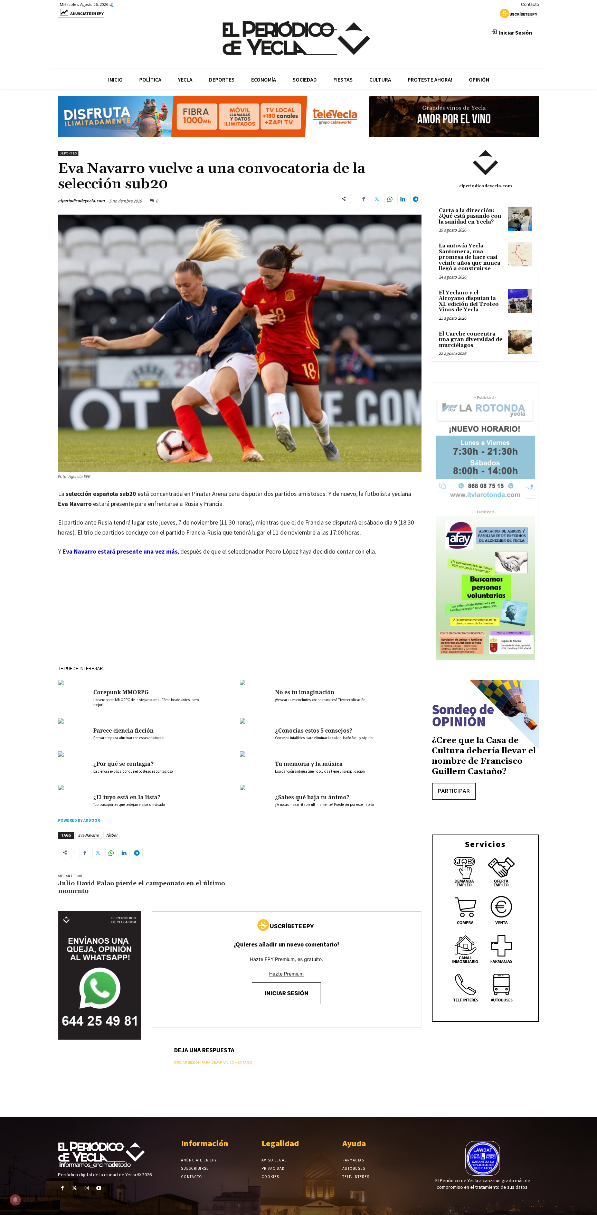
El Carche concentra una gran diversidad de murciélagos (470, 340)
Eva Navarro (88, 835)
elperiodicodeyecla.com (81, 201)
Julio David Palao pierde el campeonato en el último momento (141, 887)
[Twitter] (376, 199)
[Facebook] (363, 199)
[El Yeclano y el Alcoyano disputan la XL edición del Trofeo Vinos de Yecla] (520, 301)
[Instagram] (86, 1188)
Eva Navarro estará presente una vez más (120, 551)
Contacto (530, 4)
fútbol (111, 835)
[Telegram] (415, 199)
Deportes (68, 153)
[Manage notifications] (15, 1199)
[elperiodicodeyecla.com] (485, 163)
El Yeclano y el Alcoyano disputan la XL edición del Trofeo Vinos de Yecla (469, 301)
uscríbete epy (523, 14)
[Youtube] (99, 1188)
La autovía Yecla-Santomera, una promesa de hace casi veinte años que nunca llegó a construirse (469, 257)
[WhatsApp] (389, 199)
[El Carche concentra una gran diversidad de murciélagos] (520, 342)
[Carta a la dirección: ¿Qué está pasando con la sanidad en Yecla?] (520, 219)
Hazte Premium (286, 974)
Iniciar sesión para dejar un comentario (213, 1062)
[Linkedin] (402, 199)
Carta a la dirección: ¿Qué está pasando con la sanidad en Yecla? (470, 216)
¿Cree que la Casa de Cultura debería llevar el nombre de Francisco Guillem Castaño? (484, 756)
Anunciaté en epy (87, 13)
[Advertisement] (240, 614)
